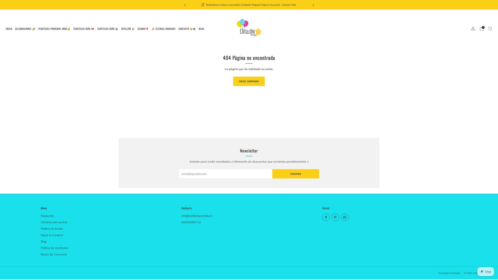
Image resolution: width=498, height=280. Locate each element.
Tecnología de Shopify (449, 273)
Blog (44, 241)
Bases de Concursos (54, 254)
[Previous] (184, 4)
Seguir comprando (249, 81)
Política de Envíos (52, 228)
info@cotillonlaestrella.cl (196, 216)
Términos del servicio (54, 222)
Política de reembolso (54, 248)
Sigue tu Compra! (52, 235)
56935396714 (191, 222)
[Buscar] (490, 29)
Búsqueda (47, 216)
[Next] (313, 4)
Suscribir (295, 173)
